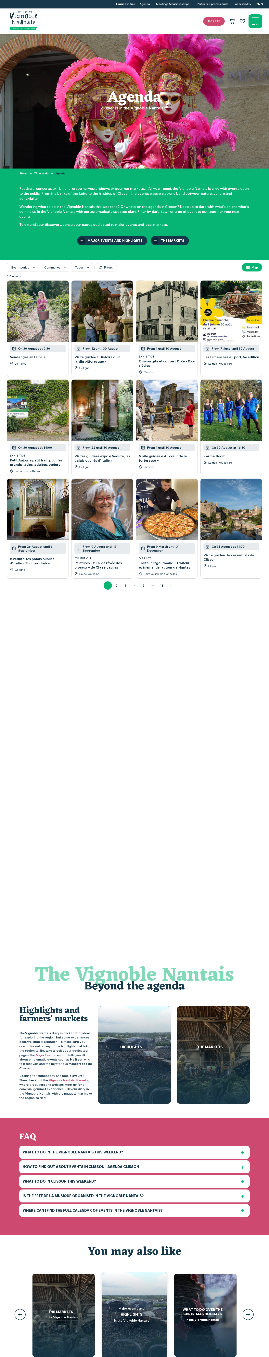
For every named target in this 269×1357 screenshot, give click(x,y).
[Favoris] (242, 21)
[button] (259, 4)
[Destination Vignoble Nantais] (23, 21)
